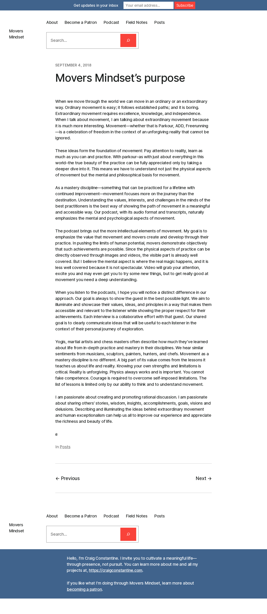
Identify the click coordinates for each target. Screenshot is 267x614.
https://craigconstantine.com (115, 570)
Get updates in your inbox (96, 5)
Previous (70, 478)
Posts (65, 446)
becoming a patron (84, 589)
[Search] (128, 40)
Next (201, 478)
